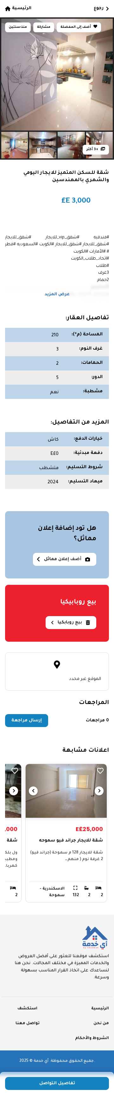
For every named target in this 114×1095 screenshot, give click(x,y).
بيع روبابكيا (70, 622)
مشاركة (43, 27)
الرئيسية (21, 8)
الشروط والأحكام (92, 1038)
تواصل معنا (28, 1023)
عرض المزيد (57, 294)
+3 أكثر (92, 149)
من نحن (101, 1023)
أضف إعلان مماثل (62, 559)
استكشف (27, 1008)
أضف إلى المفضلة (76, 27)
